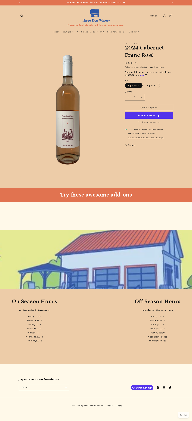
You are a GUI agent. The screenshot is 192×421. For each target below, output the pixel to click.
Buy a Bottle (134, 85)
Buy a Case (152, 85)
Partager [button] (132, 145)
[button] (22, 16)
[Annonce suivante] (172, 2)
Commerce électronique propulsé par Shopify (105, 406)
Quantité (128, 92)
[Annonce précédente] (20, 2)
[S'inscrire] (66, 387)
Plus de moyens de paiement (149, 122)
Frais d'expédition (132, 67)
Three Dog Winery (82, 406)
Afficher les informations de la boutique (146, 137)
